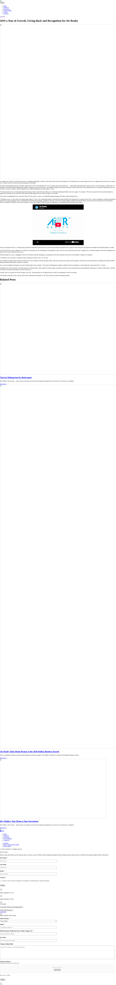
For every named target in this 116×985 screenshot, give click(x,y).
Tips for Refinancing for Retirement (16, 377)
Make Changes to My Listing (11, 844)
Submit (3, 885)
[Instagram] (3, 831)
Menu (2, 2)
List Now (5, 13)
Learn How (6, 9)
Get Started (3, 912)
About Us (6, 7)
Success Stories (7, 10)
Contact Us (6, 840)
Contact (5, 12)
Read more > (3, 384)
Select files (57, 970)
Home (5, 6)
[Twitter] (0, 831)
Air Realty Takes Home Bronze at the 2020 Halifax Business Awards (29, 751)
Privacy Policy (7, 846)
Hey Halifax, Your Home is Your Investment (19, 821)
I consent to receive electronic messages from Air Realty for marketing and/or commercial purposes (25, 880)
